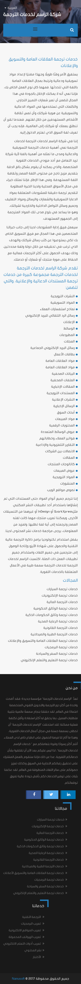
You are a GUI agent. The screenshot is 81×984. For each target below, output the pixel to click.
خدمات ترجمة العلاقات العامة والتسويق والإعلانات (43, 640)
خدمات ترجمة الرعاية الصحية (58, 621)
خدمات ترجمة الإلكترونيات (60, 595)
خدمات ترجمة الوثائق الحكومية (55, 608)
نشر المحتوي (32, 950)
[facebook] (34, 795)
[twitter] (51, 795)
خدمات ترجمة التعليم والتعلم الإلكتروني (49, 660)
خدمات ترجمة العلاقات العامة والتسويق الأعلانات (33, 873)
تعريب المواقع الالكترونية (25, 930)
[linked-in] (68, 795)
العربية (12, 7)
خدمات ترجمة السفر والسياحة (57, 653)
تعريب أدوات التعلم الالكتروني (22, 943)
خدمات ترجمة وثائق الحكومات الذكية (51, 615)
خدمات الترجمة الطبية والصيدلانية (54, 634)
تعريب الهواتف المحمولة (25, 937)
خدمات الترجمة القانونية (60, 628)
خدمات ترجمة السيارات (62, 589)
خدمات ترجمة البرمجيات (61, 647)
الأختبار (37, 957)
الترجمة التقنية (31, 917)
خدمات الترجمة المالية (62, 602)
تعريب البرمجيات (31, 923)
